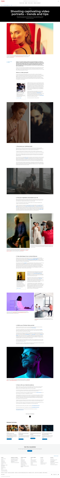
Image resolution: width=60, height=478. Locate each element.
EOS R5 (41, 329)
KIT (30, 432)
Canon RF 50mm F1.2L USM (19, 56)
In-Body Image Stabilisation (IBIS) (32, 259)
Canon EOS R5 (12, 56)
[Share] (30, 416)
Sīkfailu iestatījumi (45, 472)
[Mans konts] (58, 1)
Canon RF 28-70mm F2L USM (21, 312)
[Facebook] (51, 474)
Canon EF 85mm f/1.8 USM (13, 380)
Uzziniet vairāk (33, 438)
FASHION (8, 432)
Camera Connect (38, 392)
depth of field (41, 209)
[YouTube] (58, 474)
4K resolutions (27, 334)
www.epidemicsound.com (36, 405)
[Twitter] (56, 474)
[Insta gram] (53, 474)
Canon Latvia (2, 474)
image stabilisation (36, 258)
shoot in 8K (33, 334)
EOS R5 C (17, 335)
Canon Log (40, 278)
